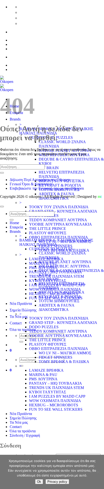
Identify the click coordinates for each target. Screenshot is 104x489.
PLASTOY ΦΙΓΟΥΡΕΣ (47, 233)
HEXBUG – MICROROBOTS (53, 405)
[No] (98, 471)
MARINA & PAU (43, 375)
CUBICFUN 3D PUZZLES (51, 249)
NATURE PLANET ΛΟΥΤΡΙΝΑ (65, 262)
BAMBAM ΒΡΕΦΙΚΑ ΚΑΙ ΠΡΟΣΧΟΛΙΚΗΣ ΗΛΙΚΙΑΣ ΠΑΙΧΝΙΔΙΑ (56, 242)
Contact (16, 323)
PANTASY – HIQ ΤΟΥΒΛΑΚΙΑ (55, 383)
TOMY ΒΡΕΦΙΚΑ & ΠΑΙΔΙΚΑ (64, 362)
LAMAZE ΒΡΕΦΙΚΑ (46, 370)
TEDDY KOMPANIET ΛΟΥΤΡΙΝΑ (58, 220)
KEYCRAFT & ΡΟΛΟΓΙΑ (60, 185)
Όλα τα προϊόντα (23, 330)
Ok (39, 481)
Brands (15, 231)
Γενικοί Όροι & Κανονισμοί (31, 184)
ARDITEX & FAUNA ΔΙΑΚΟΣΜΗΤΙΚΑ (56, 307)
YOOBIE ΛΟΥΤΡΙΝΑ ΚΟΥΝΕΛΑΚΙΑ (60, 224)
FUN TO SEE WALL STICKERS (55, 409)
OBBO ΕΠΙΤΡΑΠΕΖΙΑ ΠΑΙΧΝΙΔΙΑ (58, 237)
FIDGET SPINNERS (55, 357)
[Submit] (21, 341)
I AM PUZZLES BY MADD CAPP (57, 396)
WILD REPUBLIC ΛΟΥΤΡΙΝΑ (64, 266)
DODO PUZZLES (44, 327)
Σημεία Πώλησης (23, 310)
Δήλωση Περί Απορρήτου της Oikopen (40, 180)
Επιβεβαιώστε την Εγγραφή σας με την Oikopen (47, 188)
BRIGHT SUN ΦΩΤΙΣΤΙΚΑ (61, 292)
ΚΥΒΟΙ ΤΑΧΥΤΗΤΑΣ (47, 392)
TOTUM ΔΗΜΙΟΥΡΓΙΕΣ (59, 301)
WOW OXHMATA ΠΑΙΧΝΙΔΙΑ (55, 401)
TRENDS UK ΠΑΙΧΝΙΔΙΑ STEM (56, 276)
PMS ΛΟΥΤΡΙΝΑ (43, 379)
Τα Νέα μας (19, 317)
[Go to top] (2, 206)
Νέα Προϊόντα (21, 303)
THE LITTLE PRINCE (47, 229)
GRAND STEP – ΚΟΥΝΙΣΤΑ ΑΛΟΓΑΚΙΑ (63, 211)
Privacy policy (57, 481)
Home (14, 223)
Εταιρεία (16, 227)
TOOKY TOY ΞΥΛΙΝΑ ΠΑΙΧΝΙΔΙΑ (59, 207)
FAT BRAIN (49, 168)
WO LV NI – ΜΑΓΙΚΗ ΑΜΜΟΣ (65, 353)
